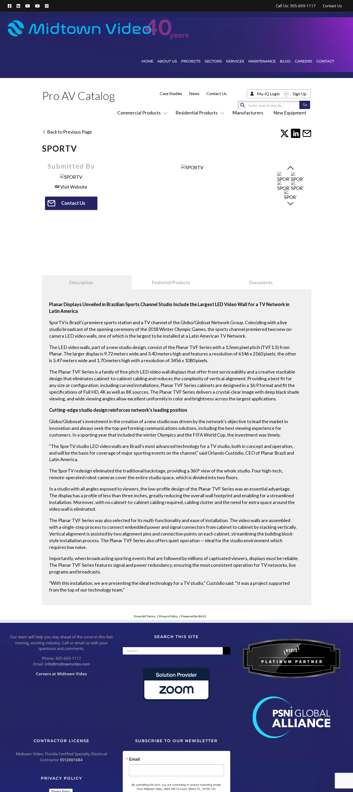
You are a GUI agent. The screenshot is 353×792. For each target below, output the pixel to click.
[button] (339, 61)
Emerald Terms (145, 616)
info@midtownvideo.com (67, 663)
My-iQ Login (268, 93)
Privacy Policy (168, 616)
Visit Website (73, 187)
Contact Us (216, 93)
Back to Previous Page (69, 132)
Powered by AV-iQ (193, 616)
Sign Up (299, 93)
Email (134, 759)
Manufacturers (247, 112)
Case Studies (171, 93)
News (194, 93)
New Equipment (289, 112)
